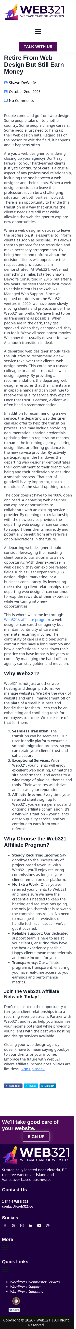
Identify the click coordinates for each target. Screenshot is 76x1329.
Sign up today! (33, 1068)
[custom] (14, 1225)
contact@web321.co (17, 1206)
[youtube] (39, 1225)
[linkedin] (31, 1225)
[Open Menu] (38, 31)
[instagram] (22, 1225)
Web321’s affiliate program (27, 619)
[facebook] (5, 1225)
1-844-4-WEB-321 (15, 1201)
